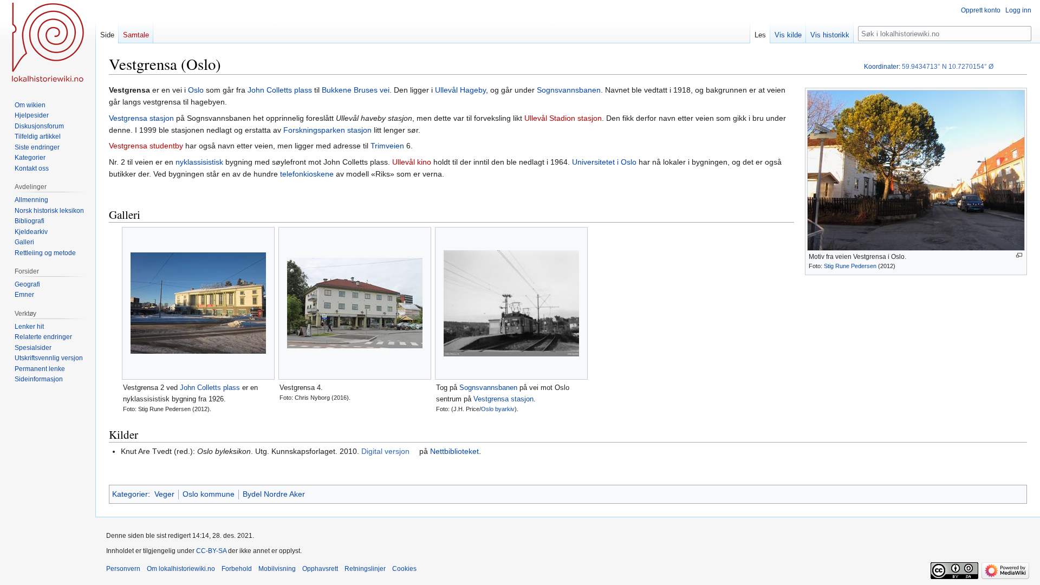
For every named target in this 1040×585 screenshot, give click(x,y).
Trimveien (387, 145)
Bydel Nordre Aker (274, 494)
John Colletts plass (280, 90)
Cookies (404, 569)
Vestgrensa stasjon (141, 118)
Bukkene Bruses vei (355, 90)
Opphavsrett (320, 569)
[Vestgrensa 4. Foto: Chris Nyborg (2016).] (355, 303)
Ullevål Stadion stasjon (563, 118)
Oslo (196, 90)
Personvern (123, 569)
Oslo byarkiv (498, 409)
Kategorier (130, 494)
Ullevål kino (411, 162)
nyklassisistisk (199, 162)
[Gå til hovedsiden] (47, 43)
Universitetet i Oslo (604, 162)
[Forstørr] (1019, 255)
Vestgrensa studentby (146, 145)
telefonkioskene (307, 174)
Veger (164, 494)
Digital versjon (385, 451)
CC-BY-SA (211, 551)
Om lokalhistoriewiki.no (181, 569)
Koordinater (881, 66)
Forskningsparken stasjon (327, 130)
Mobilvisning (277, 569)
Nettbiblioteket (454, 451)
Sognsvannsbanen (569, 90)
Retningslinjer (365, 569)
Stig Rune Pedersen (850, 266)
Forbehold (237, 569)
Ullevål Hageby (460, 90)
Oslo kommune (209, 494)
